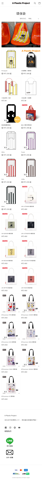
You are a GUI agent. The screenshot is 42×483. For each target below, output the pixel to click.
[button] (2, 3)
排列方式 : (23, 18)
